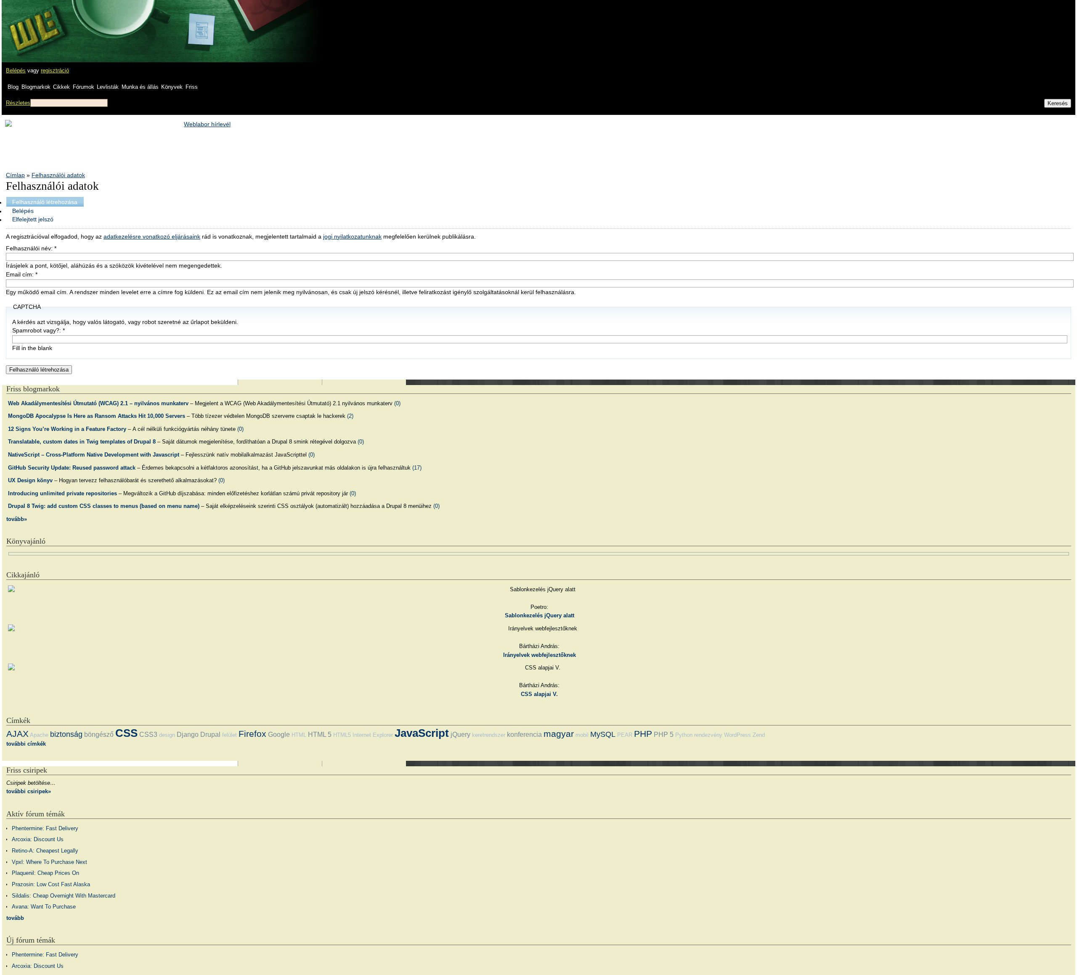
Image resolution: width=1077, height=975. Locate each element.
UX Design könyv (30, 480)
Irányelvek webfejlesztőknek (539, 655)
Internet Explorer (373, 735)
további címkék (26, 744)
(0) (397, 403)
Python (683, 735)
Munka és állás (140, 87)
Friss (192, 87)
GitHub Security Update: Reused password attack (71, 468)
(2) (350, 416)
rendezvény (708, 735)
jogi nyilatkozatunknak (352, 236)
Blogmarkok (35, 87)
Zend (759, 735)
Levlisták (108, 87)
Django (188, 734)
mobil (582, 735)
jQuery (460, 734)
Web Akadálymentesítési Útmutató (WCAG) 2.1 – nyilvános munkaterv (98, 403)
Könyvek (172, 87)
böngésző (99, 734)
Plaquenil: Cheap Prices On (45, 873)
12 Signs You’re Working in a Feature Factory (67, 429)
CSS (126, 733)
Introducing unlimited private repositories (62, 493)
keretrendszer (488, 735)
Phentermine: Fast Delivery (45, 828)
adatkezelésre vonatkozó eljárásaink (151, 236)
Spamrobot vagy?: (38, 330)
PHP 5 (664, 734)
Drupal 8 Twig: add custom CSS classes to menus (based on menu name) (103, 506)
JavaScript (422, 733)
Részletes (18, 103)
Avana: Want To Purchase (44, 906)
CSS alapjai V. (539, 694)
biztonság (66, 734)
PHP (643, 734)
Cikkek (61, 87)
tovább (15, 918)
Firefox (252, 734)
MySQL (602, 734)
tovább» (16, 519)
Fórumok (83, 87)
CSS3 (148, 734)
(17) (417, 468)
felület (229, 735)
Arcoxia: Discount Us (38, 839)
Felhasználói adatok (58, 175)
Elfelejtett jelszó (32, 219)
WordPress (737, 735)
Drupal (210, 734)
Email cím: (21, 274)
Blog (13, 87)
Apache (39, 735)
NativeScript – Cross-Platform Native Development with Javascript (93, 455)
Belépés (16, 70)
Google (279, 734)
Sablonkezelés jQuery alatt (539, 615)
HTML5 (342, 735)
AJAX (17, 734)
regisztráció (55, 70)
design (167, 735)
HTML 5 (320, 734)
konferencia (524, 734)
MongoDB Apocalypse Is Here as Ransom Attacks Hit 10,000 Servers (96, 416)
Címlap (15, 175)
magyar (559, 734)
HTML (299, 735)
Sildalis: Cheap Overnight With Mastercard (63, 896)
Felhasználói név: (31, 248)
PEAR (624, 735)
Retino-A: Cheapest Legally (45, 850)
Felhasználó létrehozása (44, 202)
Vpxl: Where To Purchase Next (49, 862)
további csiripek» (28, 791)
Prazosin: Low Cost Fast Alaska (51, 884)
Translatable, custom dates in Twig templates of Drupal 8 (82, 441)
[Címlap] (34, 23)
